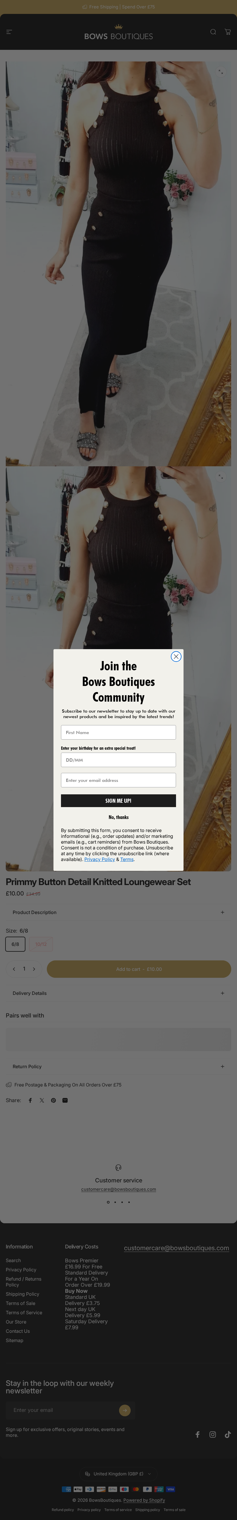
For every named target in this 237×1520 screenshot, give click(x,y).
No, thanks (119, 817)
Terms (127, 859)
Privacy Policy (99, 859)
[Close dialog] (176, 656)
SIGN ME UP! (118, 800)
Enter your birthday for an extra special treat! (98, 748)
